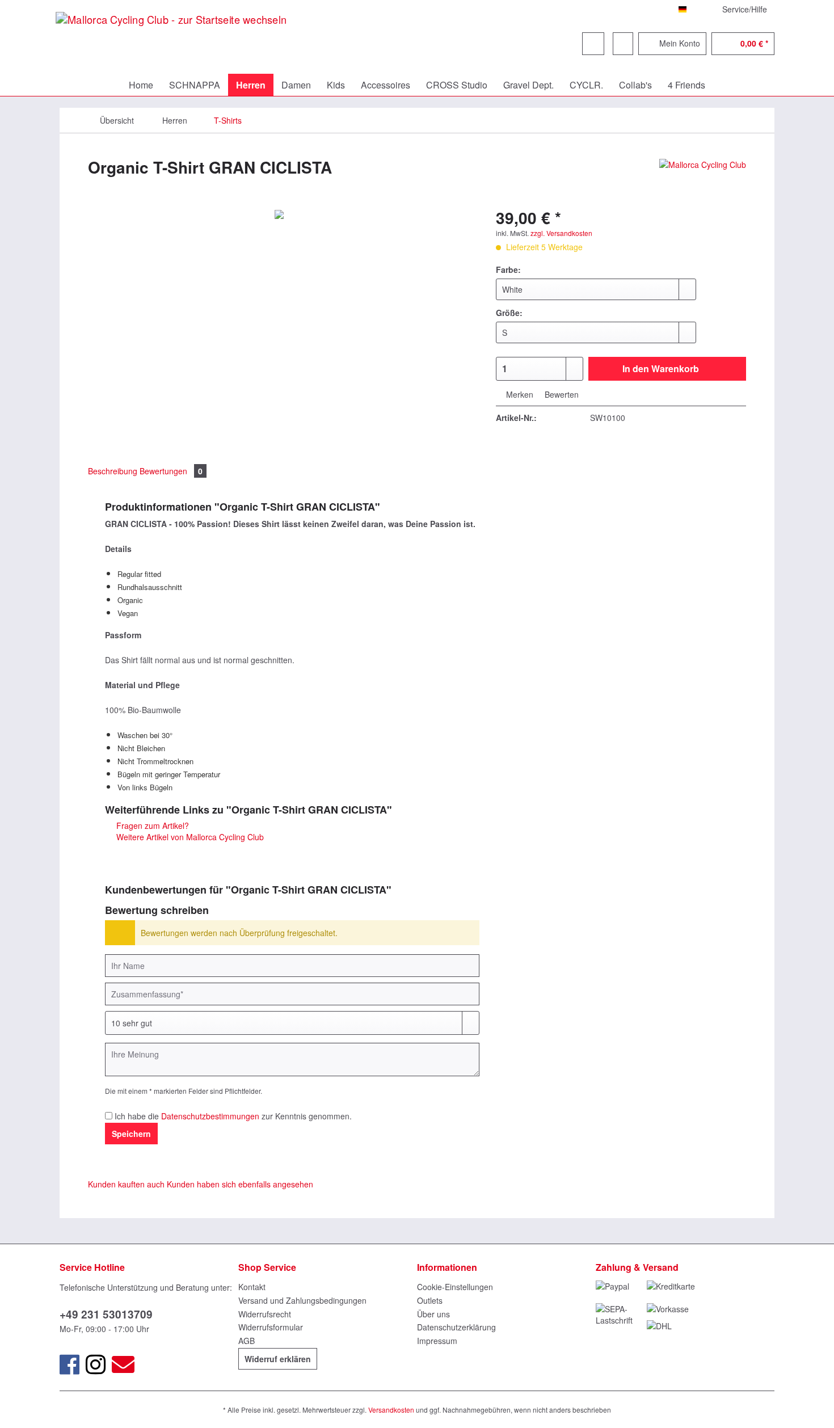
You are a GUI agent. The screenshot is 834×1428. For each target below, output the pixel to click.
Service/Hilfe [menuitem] (744, 9)
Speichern (131, 1133)
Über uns (433, 1314)
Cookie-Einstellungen (455, 1286)
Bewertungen (171, 471)
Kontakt (252, 1286)
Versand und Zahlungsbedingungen (302, 1300)
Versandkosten (391, 1409)
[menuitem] (504, 60)
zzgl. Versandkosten (561, 233)
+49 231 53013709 (106, 1314)
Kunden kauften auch (126, 1184)
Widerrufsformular (270, 1327)
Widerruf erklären (278, 1358)
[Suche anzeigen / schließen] (593, 43)
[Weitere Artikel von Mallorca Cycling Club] (702, 179)
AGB (246, 1340)
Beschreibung (112, 471)
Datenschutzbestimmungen (210, 1116)
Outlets (430, 1300)
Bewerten (560, 394)
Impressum (437, 1340)
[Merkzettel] (623, 43)
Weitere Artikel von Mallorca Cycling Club (189, 837)
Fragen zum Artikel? (151, 825)
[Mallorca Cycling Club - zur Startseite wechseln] (171, 47)
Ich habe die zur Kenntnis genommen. (233, 1116)
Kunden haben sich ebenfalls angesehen (240, 1184)
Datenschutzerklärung (456, 1327)
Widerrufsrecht (264, 1314)
